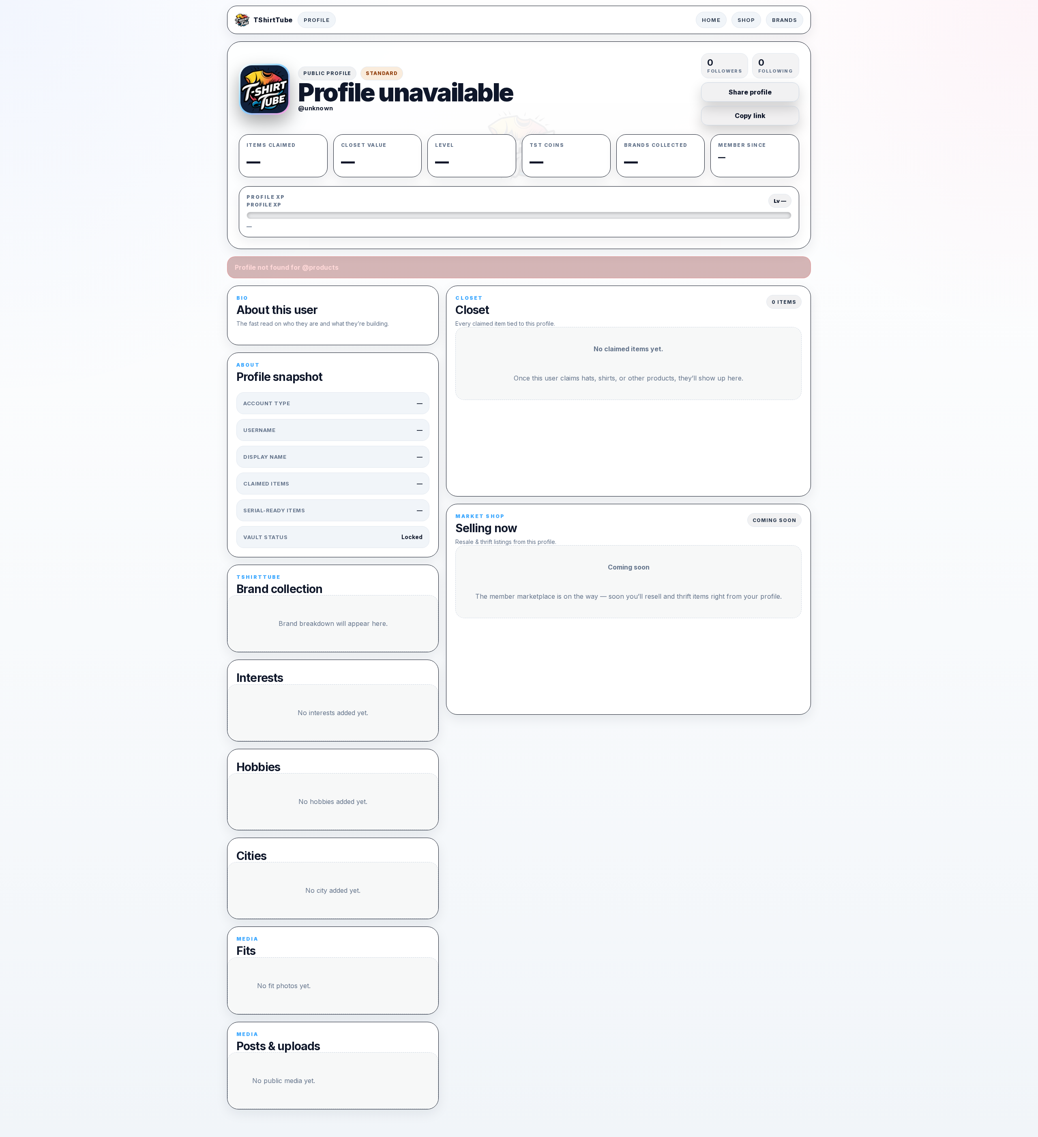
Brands (784, 20)
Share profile (750, 92)
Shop (746, 20)
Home (711, 20)
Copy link (750, 116)
